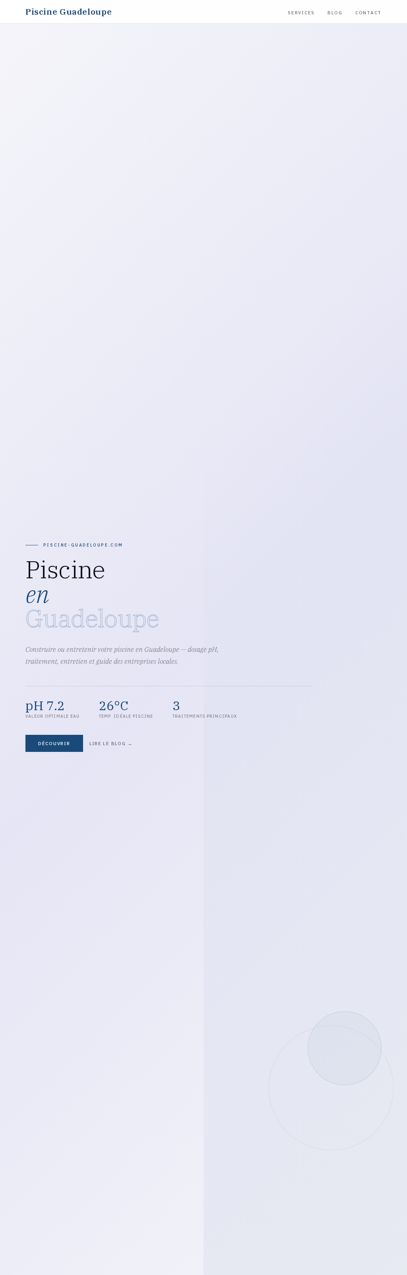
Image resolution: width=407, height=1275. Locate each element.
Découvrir (54, 743)
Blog (335, 12)
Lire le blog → (111, 743)
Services (301, 12)
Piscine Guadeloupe (68, 11)
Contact (368, 12)
